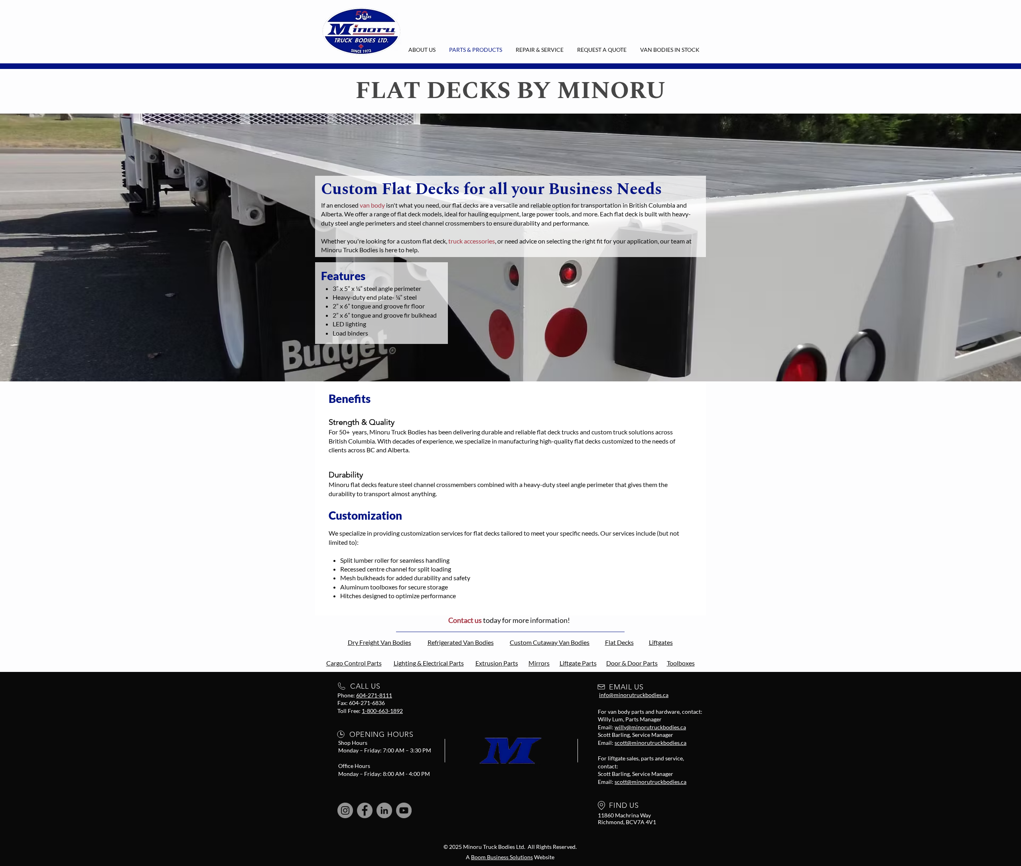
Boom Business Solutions (502, 857)
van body (372, 205)
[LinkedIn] (384, 810)
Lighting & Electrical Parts (429, 663)
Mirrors (539, 663)
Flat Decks (619, 642)
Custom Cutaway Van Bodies (549, 642)
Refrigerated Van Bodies (461, 642)
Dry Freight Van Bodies (379, 642)
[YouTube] (404, 810)
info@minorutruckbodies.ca (633, 694)
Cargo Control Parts (354, 663)
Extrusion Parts (496, 663)
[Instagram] (345, 810)
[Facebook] (365, 810)
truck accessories (471, 241)
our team (672, 241)
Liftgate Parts (578, 663)
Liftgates (661, 642)
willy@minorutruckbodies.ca (650, 727)
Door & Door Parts (632, 663)
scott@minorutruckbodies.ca (650, 742)
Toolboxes (681, 663)
